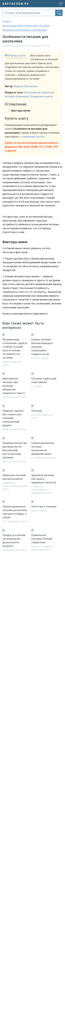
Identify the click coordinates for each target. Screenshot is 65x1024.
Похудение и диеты (41, 96)
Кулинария (22, 96)
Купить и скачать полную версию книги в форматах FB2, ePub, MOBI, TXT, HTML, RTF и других (31, 146)
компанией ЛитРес (33, 136)
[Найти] (58, 13)
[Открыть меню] (60, 3)
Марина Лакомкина (25, 86)
